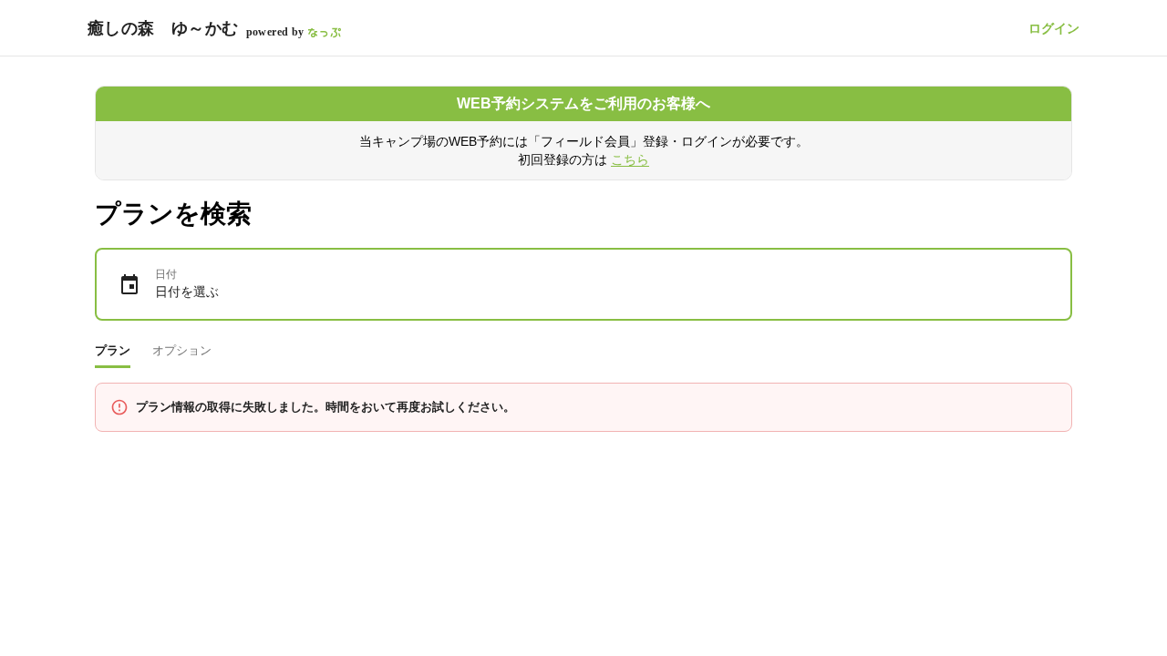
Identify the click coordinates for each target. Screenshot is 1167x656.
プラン (112, 350)
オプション (182, 350)
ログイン (1053, 28)
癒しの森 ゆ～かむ (163, 28)
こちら (630, 159)
